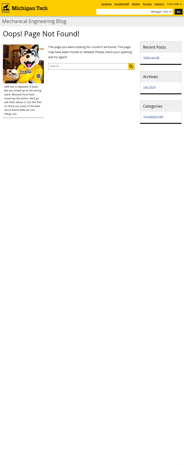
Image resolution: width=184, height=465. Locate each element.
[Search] (131, 66)
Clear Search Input (146, 12)
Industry (159, 4)
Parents (147, 4)
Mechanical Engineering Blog (34, 21)
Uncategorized (153, 117)
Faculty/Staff (121, 4)
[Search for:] (88, 66)
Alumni (136, 4)
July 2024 (149, 87)
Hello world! (151, 58)
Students (106, 4)
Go (178, 11)
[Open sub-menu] (181, 4)
